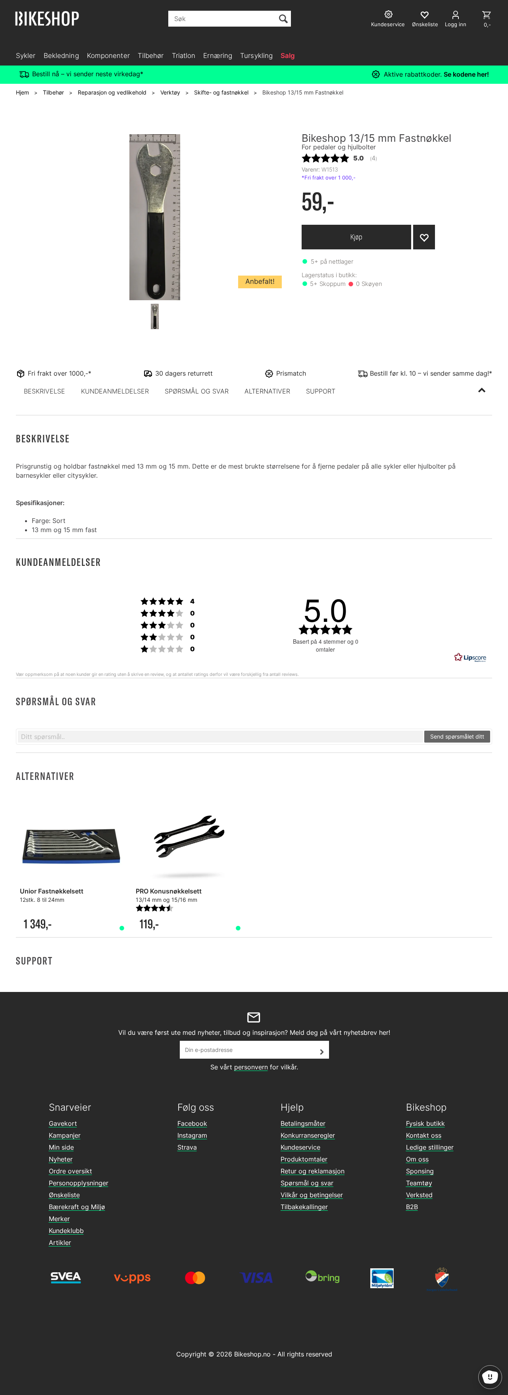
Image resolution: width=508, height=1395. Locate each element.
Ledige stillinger (430, 1147)
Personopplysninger (78, 1183)
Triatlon (184, 56)
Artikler (60, 1242)
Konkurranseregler (308, 1135)
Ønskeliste (64, 1195)
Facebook (192, 1123)
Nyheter (61, 1159)
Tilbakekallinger (304, 1207)
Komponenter (108, 56)
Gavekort (63, 1123)
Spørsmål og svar (307, 1183)
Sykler (26, 56)
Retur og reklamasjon (312, 1171)
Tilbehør (151, 56)
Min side (61, 1147)
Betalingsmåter (303, 1123)
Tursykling (256, 56)
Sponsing (420, 1171)
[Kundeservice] (389, 15)
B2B (412, 1207)
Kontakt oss (423, 1135)
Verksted (419, 1195)
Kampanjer (65, 1135)
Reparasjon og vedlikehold (112, 92)
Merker (59, 1219)
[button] (44, 391)
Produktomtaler (304, 1159)
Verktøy (170, 92)
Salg (288, 56)
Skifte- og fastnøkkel (221, 92)
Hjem (22, 92)
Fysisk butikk (425, 1123)
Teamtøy (419, 1183)
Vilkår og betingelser (312, 1195)
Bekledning (61, 56)
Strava (187, 1147)
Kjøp (356, 237)
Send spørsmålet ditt (457, 736)
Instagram (192, 1135)
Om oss (417, 1159)
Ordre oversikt (70, 1171)
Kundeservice (300, 1147)
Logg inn (455, 24)
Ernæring (217, 56)
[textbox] (220, 736)
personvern (251, 1067)
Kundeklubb (66, 1231)
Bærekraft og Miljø (77, 1207)
